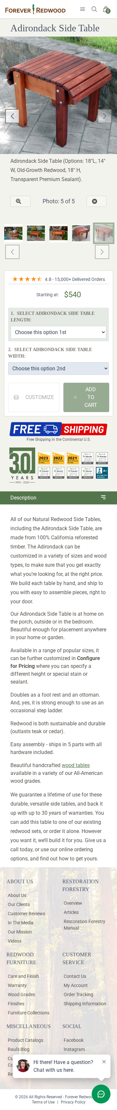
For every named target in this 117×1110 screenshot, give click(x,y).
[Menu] (82, 9)
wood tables (76, 765)
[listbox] (58, 116)
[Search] (94, 9)
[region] (58, 116)
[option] (58, 245)
